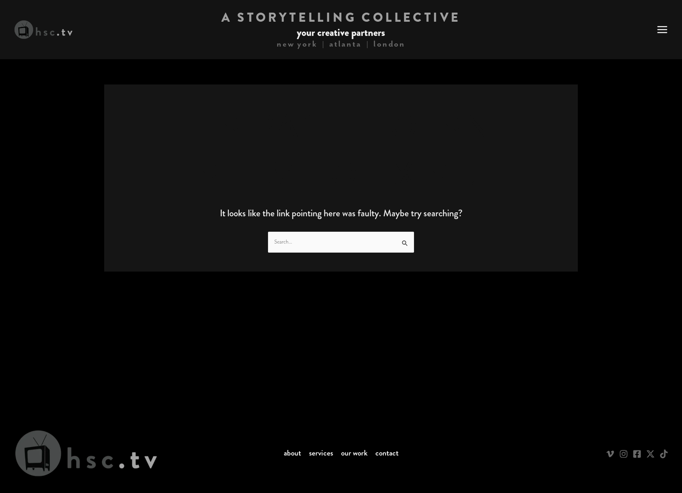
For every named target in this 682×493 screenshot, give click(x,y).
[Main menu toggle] (662, 29)
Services (321, 453)
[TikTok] (664, 454)
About (292, 453)
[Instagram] (623, 454)
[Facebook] (637, 454)
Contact (387, 453)
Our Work (354, 453)
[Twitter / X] (650, 454)
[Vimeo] (610, 454)
